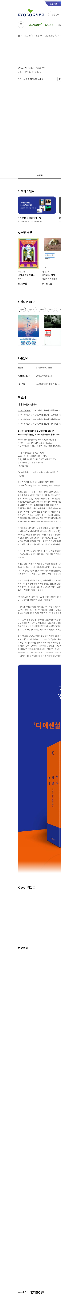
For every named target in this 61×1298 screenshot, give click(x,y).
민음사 (20, 72)
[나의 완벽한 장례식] (28, 262)
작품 (22, 310)
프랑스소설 (49, 36)
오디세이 (49, 25)
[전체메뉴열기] (21, 24)
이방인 (31, 310)
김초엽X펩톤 (35, 25)
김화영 (38, 68)
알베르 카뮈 (22, 68)
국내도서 (26, 36)
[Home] (19, 36)
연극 (42, 310)
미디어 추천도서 (24, 410)
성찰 (51, 310)
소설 (37, 36)
